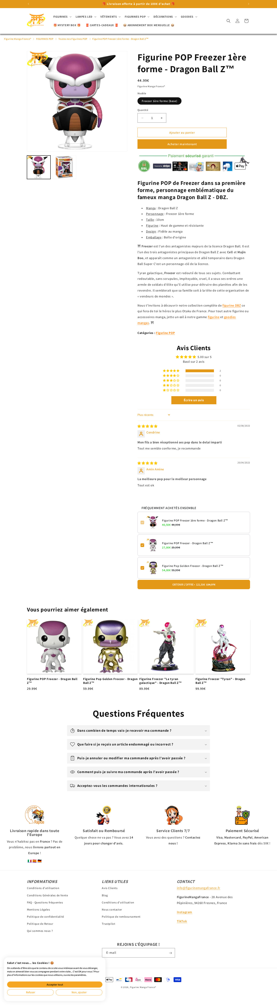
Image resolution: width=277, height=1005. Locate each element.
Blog (105, 895)
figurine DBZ (231, 305)
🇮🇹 (30, 861)
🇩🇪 (40, 861)
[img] (147, 426)
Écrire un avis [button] (194, 400)
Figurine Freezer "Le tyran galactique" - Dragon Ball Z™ (160, 681)
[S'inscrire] (170, 953)
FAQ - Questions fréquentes (45, 902)
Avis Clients (109, 888)
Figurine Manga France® (17, 38)
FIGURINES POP (45, 38)
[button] (62, 16)
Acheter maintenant (182, 144)
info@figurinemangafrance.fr (198, 888)
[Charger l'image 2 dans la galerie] (64, 167)
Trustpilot (108, 924)
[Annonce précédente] (28, 4)
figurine (214, 317)
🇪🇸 (34, 861)
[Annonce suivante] (248, 4)
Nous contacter (112, 909)
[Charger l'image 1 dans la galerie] (38, 167)
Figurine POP (165, 333)
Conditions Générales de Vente (47, 895)
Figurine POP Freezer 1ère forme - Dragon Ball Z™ (120, 38)
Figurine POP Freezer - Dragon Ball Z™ (187, 543)
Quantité (142, 110)
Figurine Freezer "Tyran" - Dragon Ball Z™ (220, 681)
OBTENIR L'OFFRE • (193, 584)
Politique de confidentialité (45, 916)
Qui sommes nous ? (40, 931)
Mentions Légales (38, 909)
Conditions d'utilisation (43, 888)
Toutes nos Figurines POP (72, 38)
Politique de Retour (40, 924)
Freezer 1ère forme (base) (159, 101)
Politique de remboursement (121, 916)
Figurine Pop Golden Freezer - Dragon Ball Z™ (192, 566)
